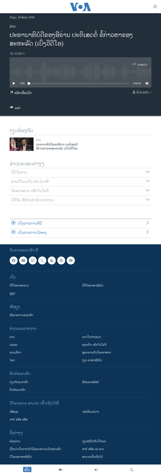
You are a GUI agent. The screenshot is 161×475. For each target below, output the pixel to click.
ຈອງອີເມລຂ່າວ (90, 412)
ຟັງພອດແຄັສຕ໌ (90, 382)
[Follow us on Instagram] (33, 260)
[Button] (15, 109)
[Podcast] (61, 260)
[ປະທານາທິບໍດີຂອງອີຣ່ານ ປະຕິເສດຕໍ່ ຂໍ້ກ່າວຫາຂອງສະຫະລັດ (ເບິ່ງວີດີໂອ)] (22, 144)
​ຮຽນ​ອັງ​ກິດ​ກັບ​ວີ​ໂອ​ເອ (94, 441)
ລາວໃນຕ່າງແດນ (91, 337)
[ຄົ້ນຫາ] (131, 470)
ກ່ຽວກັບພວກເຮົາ (19, 382)
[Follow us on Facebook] (14, 260)
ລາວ (12, 337)
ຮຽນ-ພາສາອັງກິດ (92, 360)
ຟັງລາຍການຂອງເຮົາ (21, 315)
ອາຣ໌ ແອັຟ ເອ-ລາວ (93, 449)
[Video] (60, 470)
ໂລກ (12, 360)
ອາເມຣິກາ (15, 352)
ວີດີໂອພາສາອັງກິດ (92, 285)
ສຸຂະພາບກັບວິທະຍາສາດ (96, 352)
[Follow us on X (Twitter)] (42, 260)
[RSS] (52, 260)
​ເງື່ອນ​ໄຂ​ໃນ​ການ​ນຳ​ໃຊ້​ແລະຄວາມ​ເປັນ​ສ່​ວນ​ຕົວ (35, 449)
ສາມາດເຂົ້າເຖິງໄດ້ (92, 457)
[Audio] (96, 470)
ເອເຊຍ (13, 345)
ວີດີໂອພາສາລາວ (19, 285)
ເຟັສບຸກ (14, 412)
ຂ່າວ (13, 26)
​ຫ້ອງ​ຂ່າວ (15, 441)
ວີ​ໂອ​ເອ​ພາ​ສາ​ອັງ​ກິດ (21, 457)
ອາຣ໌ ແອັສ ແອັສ (18, 419)
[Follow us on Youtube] (23, 260)
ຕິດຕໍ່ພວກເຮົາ (17, 390)
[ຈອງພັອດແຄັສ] (71, 260)
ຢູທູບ (13, 293)
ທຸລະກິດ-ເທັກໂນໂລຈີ (94, 345)
